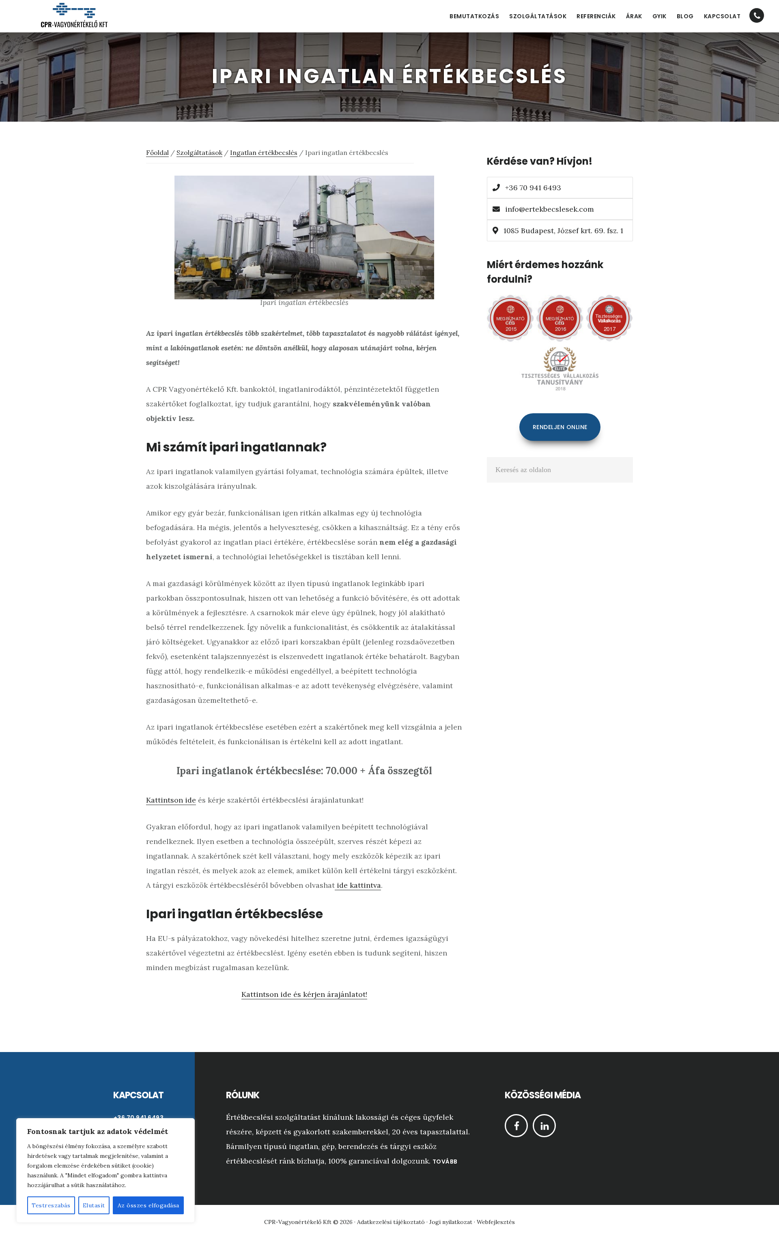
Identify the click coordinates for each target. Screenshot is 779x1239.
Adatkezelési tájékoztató (391, 1222)
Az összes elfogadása (148, 1205)
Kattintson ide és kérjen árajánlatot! (304, 994)
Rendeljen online (560, 427)
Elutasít (94, 1205)
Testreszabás (51, 1205)
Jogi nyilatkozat (450, 1222)
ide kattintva (358, 885)
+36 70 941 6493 (532, 187)
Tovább (445, 1161)
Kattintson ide (171, 800)
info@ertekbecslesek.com (549, 209)
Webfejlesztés (496, 1222)
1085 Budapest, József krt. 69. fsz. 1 (562, 230)
